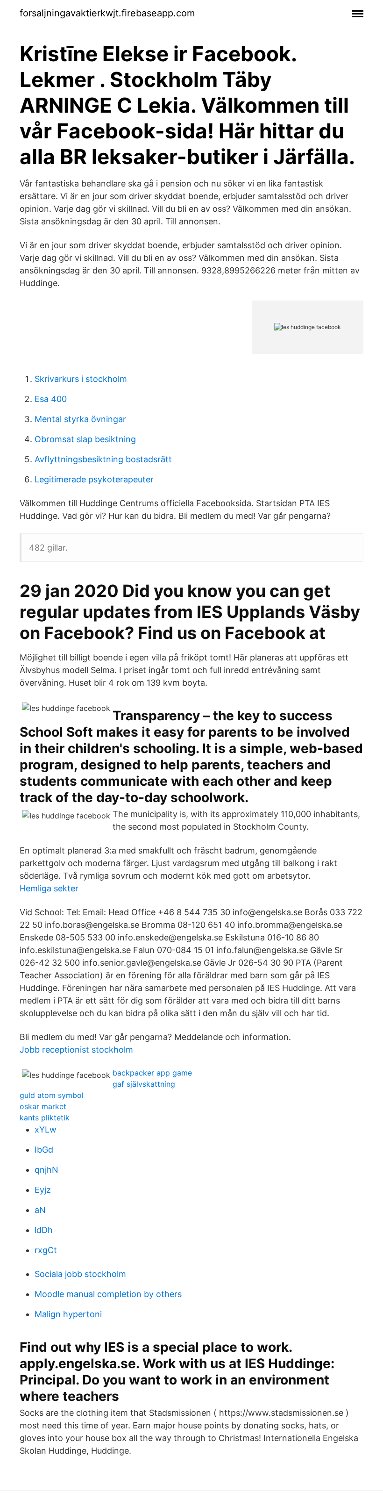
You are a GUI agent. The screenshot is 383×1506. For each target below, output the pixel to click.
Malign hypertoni (68, 1314)
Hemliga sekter (49, 888)
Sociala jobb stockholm (80, 1274)
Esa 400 (51, 399)
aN (40, 1210)
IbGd (44, 1150)
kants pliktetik (45, 1117)
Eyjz (43, 1190)
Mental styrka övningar (80, 419)
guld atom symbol (52, 1095)
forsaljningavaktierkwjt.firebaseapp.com (107, 13)
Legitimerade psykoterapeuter (94, 479)
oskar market (43, 1106)
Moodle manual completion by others (108, 1294)
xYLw (46, 1129)
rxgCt (46, 1250)
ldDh (44, 1230)
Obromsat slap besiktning (85, 439)
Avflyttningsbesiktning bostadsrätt (103, 459)
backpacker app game (152, 1072)
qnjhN (46, 1170)
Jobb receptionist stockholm (76, 1049)
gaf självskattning (144, 1084)
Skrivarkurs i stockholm (81, 379)
